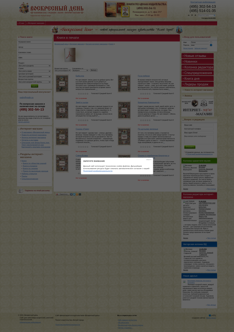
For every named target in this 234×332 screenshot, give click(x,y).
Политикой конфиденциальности (97, 171)
